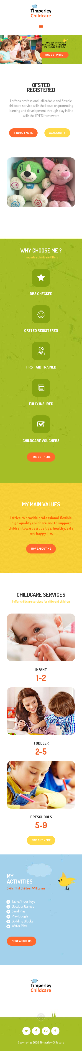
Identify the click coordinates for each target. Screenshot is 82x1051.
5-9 (41, 825)
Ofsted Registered (41, 330)
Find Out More (54, 54)
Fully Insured (41, 404)
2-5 (41, 751)
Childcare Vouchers (41, 441)
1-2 (41, 677)
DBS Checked (41, 294)
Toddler (41, 743)
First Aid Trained (41, 367)
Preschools (41, 817)
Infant (41, 669)
